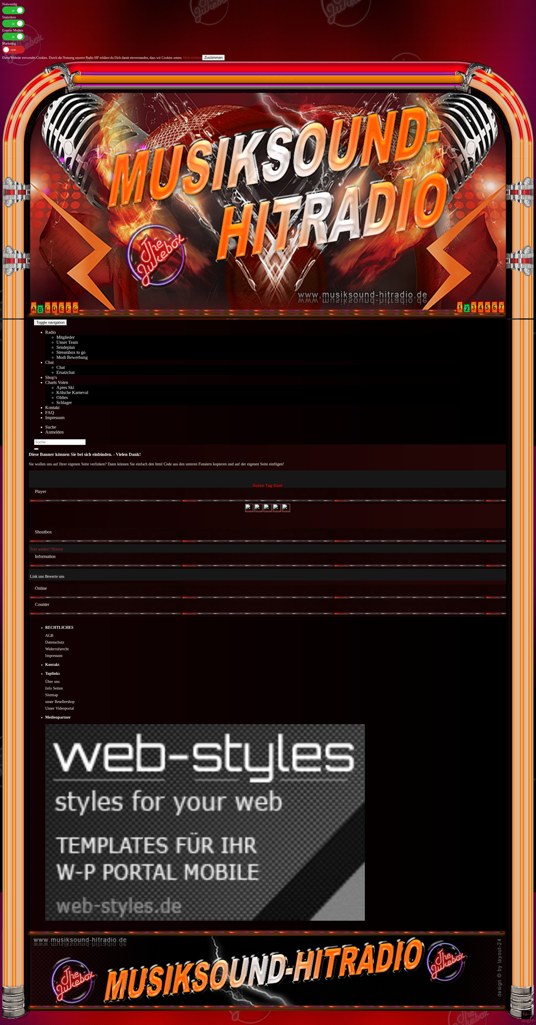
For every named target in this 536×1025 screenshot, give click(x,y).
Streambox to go (70, 352)
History (57, 549)
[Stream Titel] (249, 511)
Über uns (52, 682)
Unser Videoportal (59, 708)
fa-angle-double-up (525, 1015)
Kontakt (52, 407)
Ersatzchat (65, 372)
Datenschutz (54, 642)
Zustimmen (213, 57)
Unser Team (67, 342)
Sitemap (51, 695)
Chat (49, 362)
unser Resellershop (60, 702)
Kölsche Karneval (72, 392)
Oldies (62, 397)
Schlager (64, 402)
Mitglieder (65, 337)
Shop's (51, 377)
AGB (49, 636)
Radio (50, 332)
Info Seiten (54, 688)
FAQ (49, 412)
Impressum (54, 417)
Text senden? (40, 549)
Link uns (37, 576)
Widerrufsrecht (57, 649)
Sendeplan (65, 347)
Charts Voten (56, 382)
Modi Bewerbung (72, 357)
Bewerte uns (54, 576)
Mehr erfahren (192, 58)
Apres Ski (65, 387)
